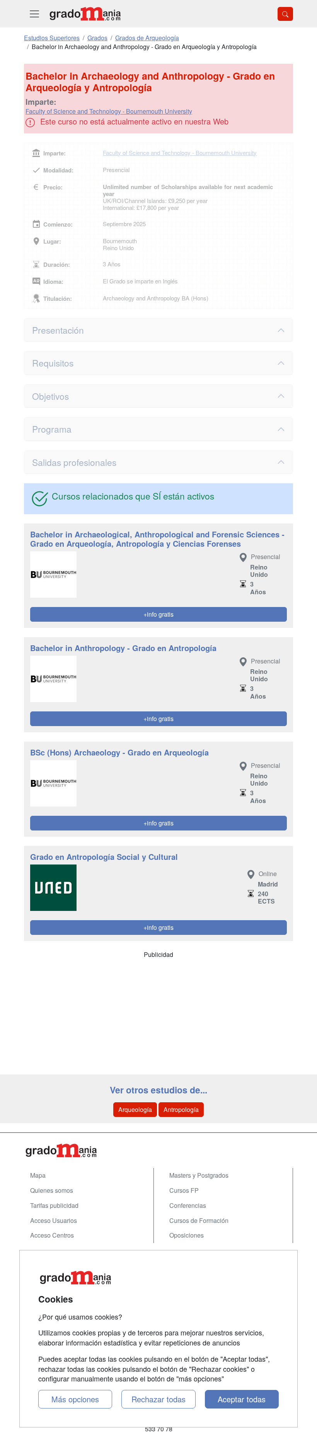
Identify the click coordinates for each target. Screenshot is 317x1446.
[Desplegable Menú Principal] (34, 13)
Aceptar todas (242, 1399)
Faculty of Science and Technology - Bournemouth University (109, 111)
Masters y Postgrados (198, 1175)
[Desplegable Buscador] (285, 14)
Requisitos (52, 362)
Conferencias (187, 1205)
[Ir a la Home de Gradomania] (158, 1150)
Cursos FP (184, 1190)
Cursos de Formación (198, 1220)
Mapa (38, 1175)
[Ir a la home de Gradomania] (85, 13)
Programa (52, 429)
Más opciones (75, 1399)
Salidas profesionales (74, 462)
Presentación (58, 330)
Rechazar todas (158, 1399)
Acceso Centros (52, 1235)
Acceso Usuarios (53, 1220)
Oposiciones (186, 1235)
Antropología (181, 1109)
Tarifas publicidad (54, 1205)
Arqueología (135, 1109)
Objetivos (50, 396)
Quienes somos (51, 1190)
